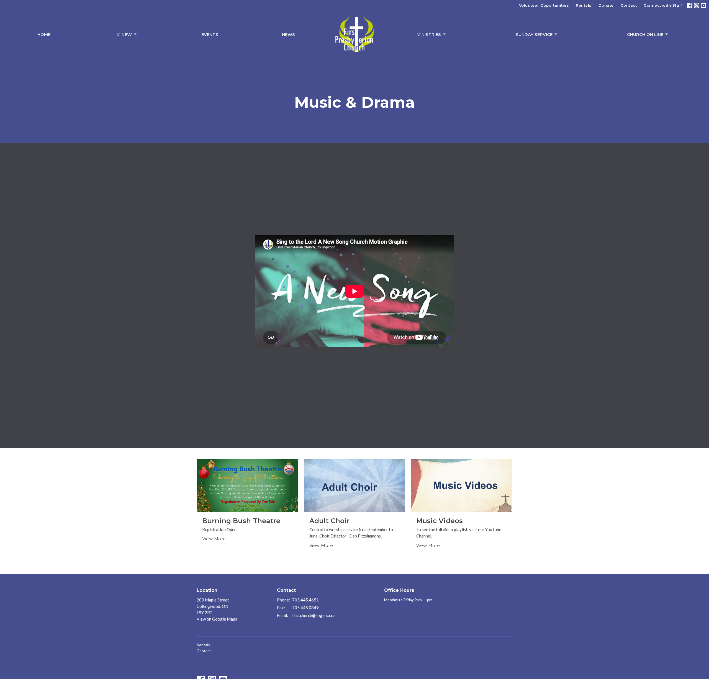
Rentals (584, 5)
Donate (606, 5)
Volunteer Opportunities (544, 5)
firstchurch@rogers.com (314, 615)
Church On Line (645, 34)
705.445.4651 (305, 599)
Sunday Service (534, 34)
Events (209, 34)
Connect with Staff (663, 5)
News (288, 34)
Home (43, 34)
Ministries (429, 34)
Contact (629, 5)
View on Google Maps (217, 618)
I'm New (123, 34)
